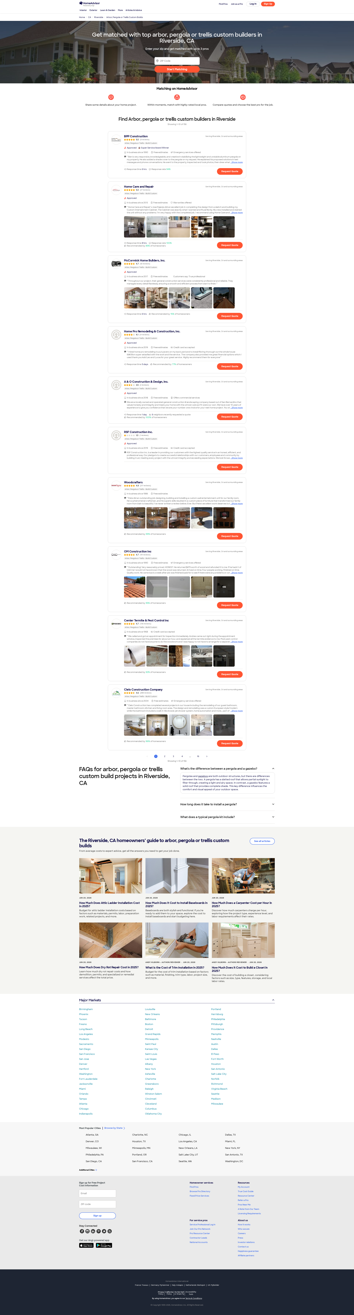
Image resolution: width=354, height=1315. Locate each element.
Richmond (217, 1083)
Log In (253, 3)
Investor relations (246, 1242)
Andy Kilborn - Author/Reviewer (162, 962)
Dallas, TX (230, 1134)
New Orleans (152, 1014)
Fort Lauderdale (88, 1078)
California (169, 1293)
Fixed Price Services (199, 1196)
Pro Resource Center (200, 1233)
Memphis (216, 1034)
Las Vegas (151, 1059)
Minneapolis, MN (141, 1148)
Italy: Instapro (177, 1285)
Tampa (83, 1098)
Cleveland (151, 1103)
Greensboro (152, 1083)
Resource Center (246, 1196)
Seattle (215, 1093)
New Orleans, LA (188, 1148)
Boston (149, 1024)
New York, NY (232, 1148)
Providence (217, 1029)
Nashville (216, 1039)
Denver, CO (92, 1141)
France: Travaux (141, 1285)
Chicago (84, 1108)
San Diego (85, 1049)
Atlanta (83, 1103)
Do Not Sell (179, 1293)
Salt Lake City (219, 1074)
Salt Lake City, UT (188, 1154)
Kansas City (151, 1049)
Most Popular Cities (90, 1128)
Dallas (214, 1049)
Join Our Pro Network (200, 1229)
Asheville (150, 1074)
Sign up (97, 1215)
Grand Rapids (152, 1034)
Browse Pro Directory (200, 1191)
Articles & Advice (134, 10)
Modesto (84, 1039)
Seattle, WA (185, 1161)
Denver (83, 1064)
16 (198, 756)
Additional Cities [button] (86, 1170)
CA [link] (89, 17)
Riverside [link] (98, 17)
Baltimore (150, 1019)
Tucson (83, 1019)
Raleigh (149, 1088)
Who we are (243, 1229)
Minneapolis (151, 1039)
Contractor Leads (198, 1238)
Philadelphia (218, 1019)
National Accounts (199, 1242)
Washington (86, 1074)
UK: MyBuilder (213, 1285)
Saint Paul (150, 1044)
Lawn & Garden (107, 10)
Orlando (83, 1093)
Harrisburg (217, 1014)
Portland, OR (139, 1154)
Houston (216, 1064)
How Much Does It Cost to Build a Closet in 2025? (240, 969)
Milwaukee (217, 1103)
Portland (216, 1009)
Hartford (84, 1069)
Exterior (93, 10)
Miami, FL (230, 1141)
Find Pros (194, 1187)
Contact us (243, 1246)
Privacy (161, 1293)
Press (240, 1238)
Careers (242, 1233)
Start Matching (177, 69)
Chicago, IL (185, 1134)
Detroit (149, 1029)
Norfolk (215, 1078)
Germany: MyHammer (160, 1285)
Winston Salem (153, 1093)
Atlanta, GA (92, 1134)
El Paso (215, 1054)
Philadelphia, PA (95, 1154)
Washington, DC (234, 1161)
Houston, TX (139, 1141)
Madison (216, 1098)
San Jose (84, 1059)
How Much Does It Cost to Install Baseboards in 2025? (176, 904)
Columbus (151, 1108)
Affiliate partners (246, 1255)
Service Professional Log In (202, 1224)
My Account (243, 1187)
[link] (177, 140)
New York (150, 1069)
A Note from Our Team (248, 1209)
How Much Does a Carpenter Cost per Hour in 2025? (242, 904)
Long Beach (86, 1029)
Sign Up (268, 3)
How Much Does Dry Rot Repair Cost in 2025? (108, 967)
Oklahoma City (153, 1113)
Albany (149, 1064)
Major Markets (90, 1000)
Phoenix (83, 1014)
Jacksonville (86, 1083)
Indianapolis (86, 1113)
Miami (82, 1088)
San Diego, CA (94, 1161)
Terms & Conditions (193, 1298)
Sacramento (86, 1044)
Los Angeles (86, 1034)
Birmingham (86, 1009)
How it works (244, 1224)
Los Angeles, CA (188, 1141)
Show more (237, 162)
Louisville (150, 1009)
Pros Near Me (244, 1204)
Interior (83, 10)
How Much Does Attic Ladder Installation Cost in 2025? (109, 904)
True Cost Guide (245, 1191)
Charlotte (150, 1078)
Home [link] (82, 17)
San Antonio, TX (234, 1154)
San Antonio (218, 1069)
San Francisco (87, 1054)
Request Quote (229, 171)
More (120, 10)
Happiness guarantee (248, 1251)
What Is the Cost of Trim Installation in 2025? (174, 967)
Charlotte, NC (140, 1134)
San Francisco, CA (142, 1161)
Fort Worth (217, 1059)
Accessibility (191, 1293)
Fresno (83, 1024)
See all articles (262, 841)
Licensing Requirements (249, 1213)
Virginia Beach (219, 1088)
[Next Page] (207, 756)
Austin (214, 1044)
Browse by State (113, 1128)
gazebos (203, 776)
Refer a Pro (243, 1200)
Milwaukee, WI (94, 1148)
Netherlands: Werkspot (195, 1285)
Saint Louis (151, 1054)
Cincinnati (150, 1098)
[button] (134, 227)
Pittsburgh (217, 1024)
